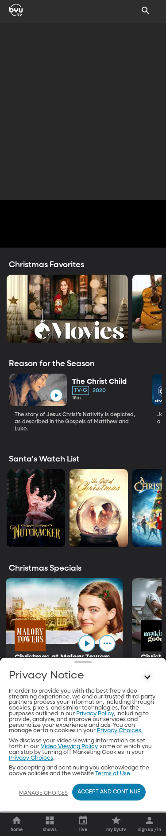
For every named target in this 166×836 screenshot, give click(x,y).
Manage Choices (43, 793)
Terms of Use (112, 774)
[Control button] (147, 677)
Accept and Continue (108, 792)
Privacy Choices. (120, 730)
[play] (56, 395)
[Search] (145, 10)
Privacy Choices (31, 758)
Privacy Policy (95, 714)
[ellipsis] (107, 643)
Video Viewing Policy (69, 746)
